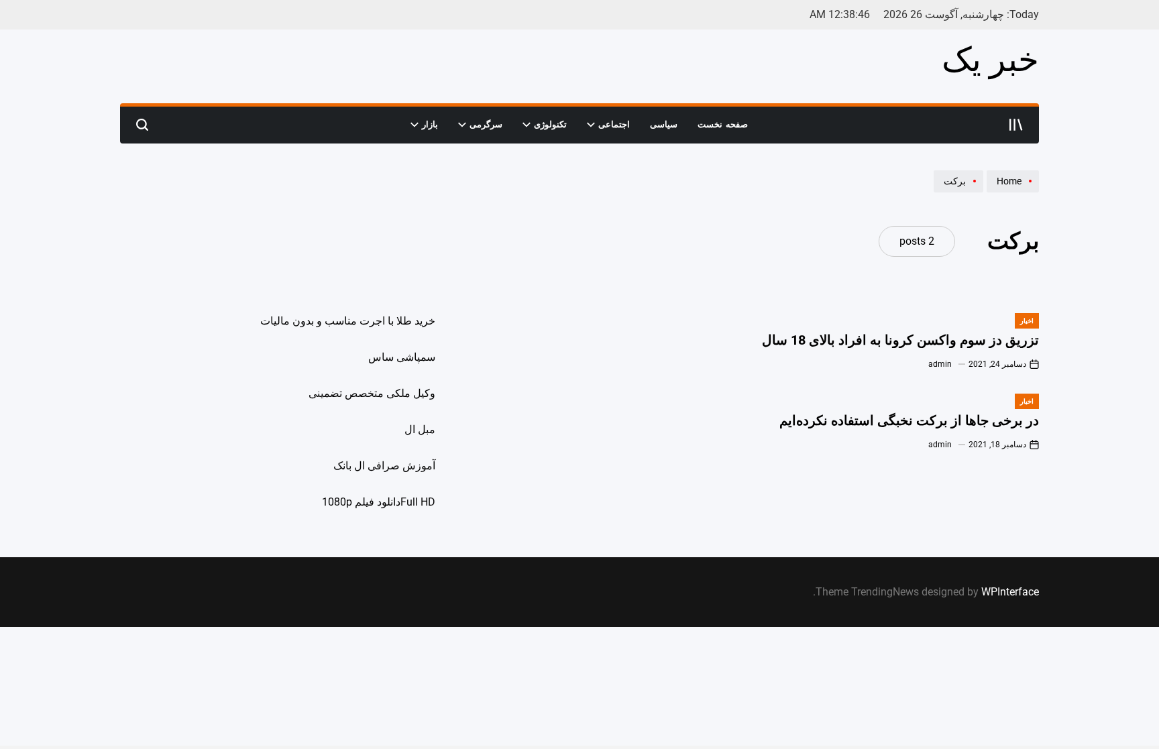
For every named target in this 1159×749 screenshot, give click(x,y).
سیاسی (663, 124)
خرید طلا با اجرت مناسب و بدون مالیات (347, 320)
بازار (430, 124)
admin (940, 364)
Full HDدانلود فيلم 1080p (378, 502)
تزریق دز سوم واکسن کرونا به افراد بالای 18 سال (900, 340)
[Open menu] (1016, 124)
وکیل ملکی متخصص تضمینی (372, 393)
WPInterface (1010, 591)
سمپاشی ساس (401, 357)
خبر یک (990, 59)
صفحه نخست (723, 124)
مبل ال (419, 429)
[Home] (1011, 191)
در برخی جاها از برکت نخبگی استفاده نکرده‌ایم (909, 420)
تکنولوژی (550, 124)
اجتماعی (614, 124)
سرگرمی (486, 124)
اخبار (1027, 321)
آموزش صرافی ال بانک (384, 465)
